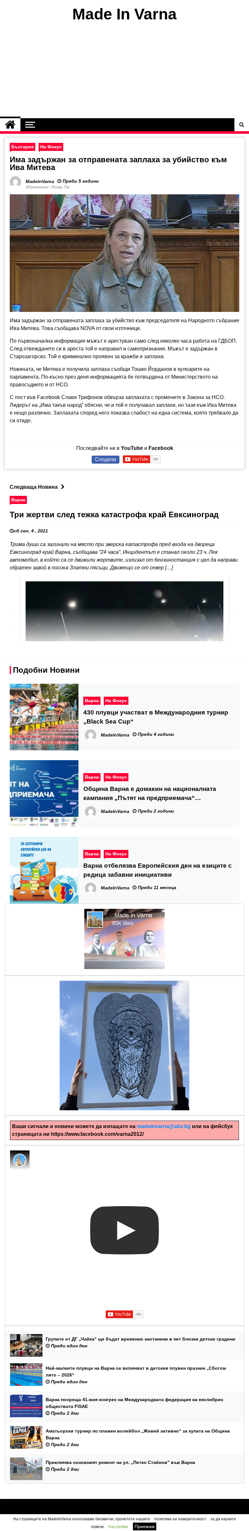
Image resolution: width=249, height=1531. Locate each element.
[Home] (10, 124)
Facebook (160, 448)
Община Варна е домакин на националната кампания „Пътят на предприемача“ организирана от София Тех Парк (149, 794)
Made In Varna (124, 14)
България (22, 146)
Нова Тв (60, 186)
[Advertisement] (124, 70)
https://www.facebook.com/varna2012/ (97, 1134)
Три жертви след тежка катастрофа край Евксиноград (114, 514)
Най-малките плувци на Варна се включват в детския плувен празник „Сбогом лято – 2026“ (136, 1371)
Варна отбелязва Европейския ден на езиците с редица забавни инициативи (157, 870)
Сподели (105, 459)
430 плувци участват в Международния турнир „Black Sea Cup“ (155, 717)
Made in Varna (133, 915)
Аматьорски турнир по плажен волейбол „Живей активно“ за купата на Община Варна (138, 1434)
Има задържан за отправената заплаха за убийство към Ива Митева (118, 163)
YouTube (132, 448)
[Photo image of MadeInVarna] (19, 1160)
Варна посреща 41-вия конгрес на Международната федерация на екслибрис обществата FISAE (134, 1403)
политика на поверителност (180, 1519)
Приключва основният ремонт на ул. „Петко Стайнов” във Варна (120, 1462)
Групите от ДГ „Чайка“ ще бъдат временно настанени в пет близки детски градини (140, 1339)
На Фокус (51, 146)
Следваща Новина (34, 487)
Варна (18, 499)
